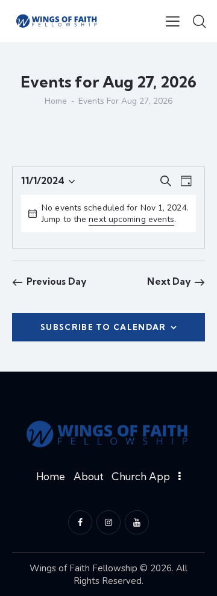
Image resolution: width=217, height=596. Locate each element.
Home (56, 101)
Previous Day (56, 281)
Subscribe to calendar (103, 327)
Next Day (168, 281)
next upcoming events (131, 219)
